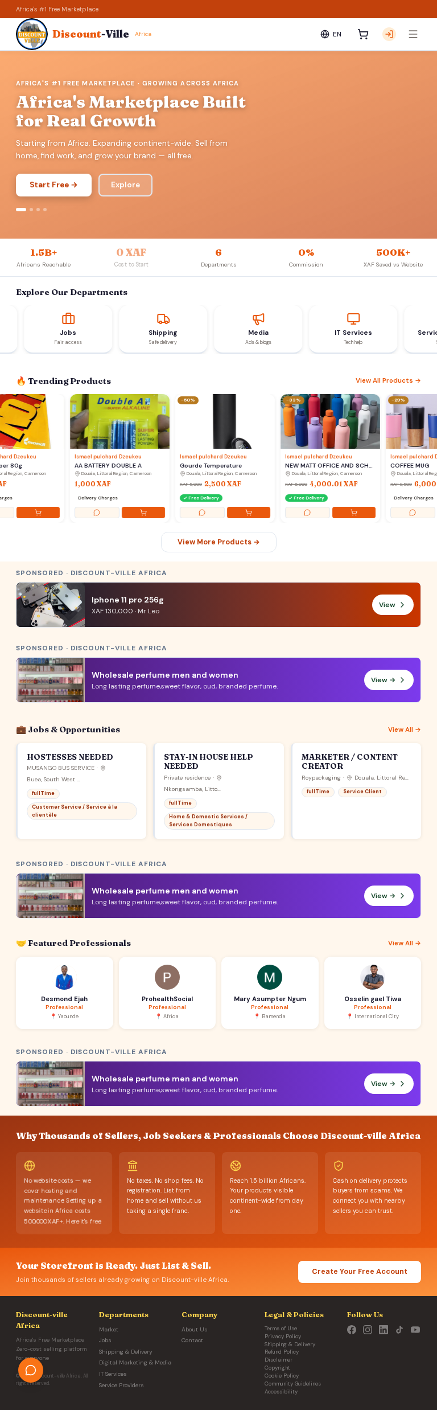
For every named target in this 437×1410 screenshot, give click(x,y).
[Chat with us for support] (30, 1370)
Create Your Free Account (359, 1271)
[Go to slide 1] (21, 209)
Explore (125, 185)
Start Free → (54, 185)
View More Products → (219, 542)
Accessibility (281, 1391)
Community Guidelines (293, 1383)
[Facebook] (351, 1329)
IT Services (113, 1374)
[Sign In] (389, 34)
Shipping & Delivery (125, 1351)
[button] (218, 680)
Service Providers (121, 1385)
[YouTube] (415, 1329)
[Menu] (413, 34)
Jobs (105, 1340)
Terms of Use (281, 1328)
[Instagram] (367, 1329)
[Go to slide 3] (38, 209)
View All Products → (388, 380)
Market (108, 1329)
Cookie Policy (282, 1375)
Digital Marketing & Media (135, 1362)
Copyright (277, 1367)
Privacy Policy (283, 1336)
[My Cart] (363, 34)
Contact (192, 1340)
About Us (195, 1329)
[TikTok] (399, 1329)
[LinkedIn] (383, 1329)
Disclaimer (278, 1359)
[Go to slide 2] (31, 209)
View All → (404, 730)
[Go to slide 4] (45, 209)
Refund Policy (282, 1351)
